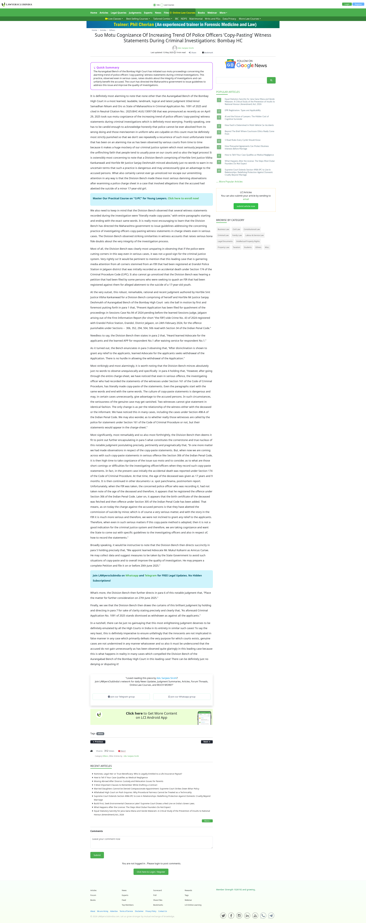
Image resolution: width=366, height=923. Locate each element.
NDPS (184, 18)
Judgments (135, 12)
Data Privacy (229, 18)
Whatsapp (132, 575)
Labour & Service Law (254, 235)
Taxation (236, 247)
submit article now (246, 206)
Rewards (188, 890)
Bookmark (208, 52)
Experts (148, 12)
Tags (187, 895)
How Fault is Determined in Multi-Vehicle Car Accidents (249, 125)
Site (158, 5)
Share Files (157, 900)
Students (248, 247)
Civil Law (236, 229)
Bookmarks (158, 905)
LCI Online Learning (193, 905)
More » (207, 821)
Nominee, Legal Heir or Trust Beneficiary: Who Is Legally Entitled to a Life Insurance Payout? (138, 773)
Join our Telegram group (122, 696)
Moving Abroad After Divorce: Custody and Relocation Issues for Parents (128, 781)
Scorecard (157, 890)
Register (358, 4)
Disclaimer (139, 911)
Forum (93, 895)
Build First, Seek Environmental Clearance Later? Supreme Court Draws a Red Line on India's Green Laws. (144, 803)
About (92, 911)
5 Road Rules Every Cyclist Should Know (242, 140)
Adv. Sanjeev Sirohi (186, 48)
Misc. (267, 247)
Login (347, 4)
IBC (177, 18)
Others (105, 756)
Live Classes (114, 18)
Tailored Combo (161, 18)
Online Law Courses (183, 12)
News (158, 12)
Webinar (212, 12)
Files (166, 12)
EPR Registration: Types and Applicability (243, 110)
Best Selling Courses (137, 18)
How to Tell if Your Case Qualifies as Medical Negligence (121, 777)
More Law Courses (249, 18)
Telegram (151, 575)
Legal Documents (225, 241)
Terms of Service (126, 911)
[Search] (271, 80)
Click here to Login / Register (151, 871)
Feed (124, 900)
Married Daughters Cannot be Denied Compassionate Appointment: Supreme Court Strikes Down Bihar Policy (146, 788)
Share (193, 52)
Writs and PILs (212, 18)
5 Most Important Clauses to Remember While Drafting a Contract (125, 785)
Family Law (237, 235)
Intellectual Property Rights (248, 241)
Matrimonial (196, 18)
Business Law (223, 229)
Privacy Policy (151, 911)
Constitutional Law (252, 229)
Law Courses (169, 5)
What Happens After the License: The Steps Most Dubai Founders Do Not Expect (132, 807)
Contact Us (162, 911)
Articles (104, 12)
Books (201, 12)
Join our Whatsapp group (182, 696)
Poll (154, 895)
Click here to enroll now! (183, 198)
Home (93, 12)
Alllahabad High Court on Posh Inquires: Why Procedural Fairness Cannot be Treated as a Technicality (143, 792)
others (100, 733)
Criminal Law (223, 235)
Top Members (128, 905)
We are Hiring (102, 911)
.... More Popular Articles (229, 181)
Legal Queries (118, 12)
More (222, 12)
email (246, 199)
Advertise (114, 911)
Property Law (223, 247)
